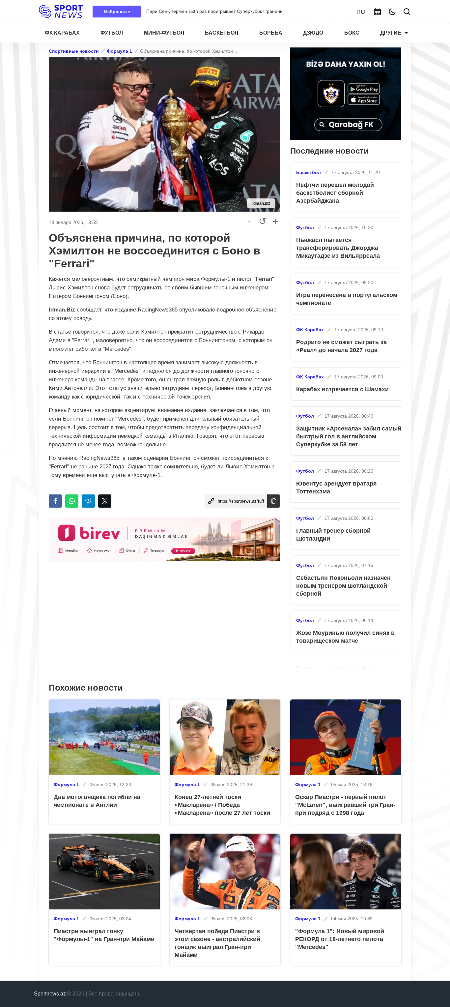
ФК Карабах (310, 329)
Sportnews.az (50, 993)
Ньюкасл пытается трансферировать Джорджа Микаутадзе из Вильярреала (338, 248)
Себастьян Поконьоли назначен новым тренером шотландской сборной (343, 586)
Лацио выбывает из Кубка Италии (182, 11)
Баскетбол (308, 172)
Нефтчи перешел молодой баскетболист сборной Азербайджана (335, 193)
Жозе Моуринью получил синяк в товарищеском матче (345, 637)
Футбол (305, 227)
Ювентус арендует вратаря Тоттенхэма (336, 487)
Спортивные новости (74, 51)
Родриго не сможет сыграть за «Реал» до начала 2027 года (341, 346)
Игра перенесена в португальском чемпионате (346, 299)
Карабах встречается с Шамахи (342, 389)
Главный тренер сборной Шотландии (333, 534)
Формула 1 (119, 51)
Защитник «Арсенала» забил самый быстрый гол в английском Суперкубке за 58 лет (348, 436)
